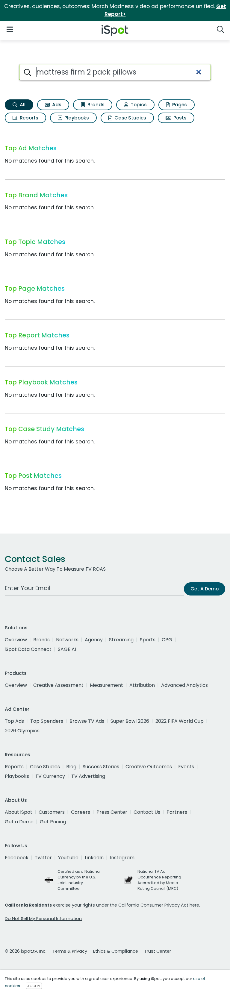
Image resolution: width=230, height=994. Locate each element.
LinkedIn (94, 857)
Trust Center (157, 951)
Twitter (43, 857)
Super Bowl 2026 (130, 721)
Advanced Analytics (184, 685)
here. (195, 905)
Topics (138, 104)
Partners (177, 812)
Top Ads (14, 721)
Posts (179, 117)
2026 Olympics (22, 730)
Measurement (106, 685)
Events (186, 766)
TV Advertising (88, 776)
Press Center (111, 812)
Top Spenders (46, 721)
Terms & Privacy (69, 951)
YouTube (68, 857)
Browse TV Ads (86, 721)
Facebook (16, 857)
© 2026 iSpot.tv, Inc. (25, 951)
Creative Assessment (58, 685)
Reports (28, 117)
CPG (167, 639)
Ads (56, 104)
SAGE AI (67, 649)
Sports (147, 639)
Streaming (121, 639)
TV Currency (50, 776)
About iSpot (18, 812)
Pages (179, 104)
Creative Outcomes (148, 766)
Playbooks (76, 117)
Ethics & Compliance (115, 951)
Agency (94, 639)
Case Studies (129, 117)
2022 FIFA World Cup (179, 721)
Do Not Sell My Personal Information (43, 919)
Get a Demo (19, 821)
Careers (80, 812)
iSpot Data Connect (28, 649)
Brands (95, 104)
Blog (71, 766)
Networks (67, 639)
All (22, 104)
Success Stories (101, 766)
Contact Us (147, 812)
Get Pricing (53, 821)
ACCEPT (33, 986)
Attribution (142, 685)
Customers (52, 812)
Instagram (122, 857)
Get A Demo (204, 588)
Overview (16, 639)
